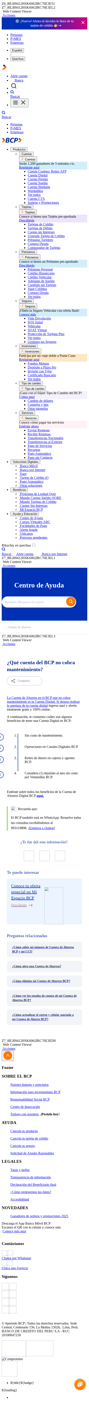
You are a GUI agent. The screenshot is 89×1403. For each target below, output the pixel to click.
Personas (16, 35)
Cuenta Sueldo (38, 183)
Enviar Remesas (39, 430)
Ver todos (34, 195)
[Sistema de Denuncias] (14, 1355)
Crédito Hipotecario (41, 273)
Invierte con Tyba (40, 371)
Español (17, 50)
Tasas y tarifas (20, 1170)
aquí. (40, 796)
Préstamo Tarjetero (40, 240)
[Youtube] (44, 1302)
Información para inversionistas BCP (35, 1092)
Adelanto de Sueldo (41, 281)
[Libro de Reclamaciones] (39, 1355)
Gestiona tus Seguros (42, 342)
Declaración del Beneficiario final (33, 1184)
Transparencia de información (30, 1177)
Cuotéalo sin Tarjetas (42, 285)
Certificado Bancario (42, 375)
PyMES (15, 39)
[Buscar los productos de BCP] (13, 88)
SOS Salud (35, 322)
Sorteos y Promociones (43, 202)
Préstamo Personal (40, 269)
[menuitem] (48, 1398)
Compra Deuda (38, 244)
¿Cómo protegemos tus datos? (30, 1192)
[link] (44, 949)
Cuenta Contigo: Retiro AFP (47, 171)
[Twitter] (44, 1295)
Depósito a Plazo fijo (42, 367)
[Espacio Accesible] (9, 1375)
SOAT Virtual (37, 330)
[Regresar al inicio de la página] (8, 1056)
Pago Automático (39, 453)
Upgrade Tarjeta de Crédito (46, 236)
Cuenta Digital (38, 175)
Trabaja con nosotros (25, 1114)
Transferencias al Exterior (45, 442)
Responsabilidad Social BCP (30, 1099)
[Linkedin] (44, 1310)
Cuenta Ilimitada (39, 187)
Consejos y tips (38, 404)
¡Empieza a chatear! (41, 828)
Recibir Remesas (39, 434)
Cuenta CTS (36, 199)
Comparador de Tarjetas (44, 248)
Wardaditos (35, 191)
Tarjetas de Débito (40, 228)
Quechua (17, 58)
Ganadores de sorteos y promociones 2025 (39, 1216)
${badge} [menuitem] (22, 1383)
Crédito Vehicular (40, 277)
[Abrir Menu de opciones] (19, 102)
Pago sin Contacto (40, 457)
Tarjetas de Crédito (40, 224)
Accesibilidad (19, 1199)
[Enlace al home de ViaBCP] (4, 68)
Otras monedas (38, 408)
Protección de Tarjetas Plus (46, 334)
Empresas (17, 42)
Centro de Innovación (25, 1107)
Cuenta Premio (38, 179)
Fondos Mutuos (38, 363)
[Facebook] (44, 1287)
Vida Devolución (39, 318)
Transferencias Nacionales (45, 438)
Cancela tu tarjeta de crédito (29, 1138)
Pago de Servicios (40, 446)
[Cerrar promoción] (83, 23)
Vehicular (34, 326)
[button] (8, 15)
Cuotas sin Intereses (41, 232)
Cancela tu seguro (22, 1146)
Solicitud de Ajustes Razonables (32, 1153)
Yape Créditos (37, 289)
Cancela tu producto (24, 1131)
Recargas (34, 450)
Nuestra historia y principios (29, 1085)
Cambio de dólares (40, 401)
